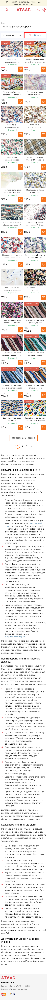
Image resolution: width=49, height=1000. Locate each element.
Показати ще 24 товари (23, 438)
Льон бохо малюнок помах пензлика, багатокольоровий (35, 94)
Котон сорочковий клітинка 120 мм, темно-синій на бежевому (35, 160)
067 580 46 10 (8, 982)
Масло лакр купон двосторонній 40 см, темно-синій (35, 225)
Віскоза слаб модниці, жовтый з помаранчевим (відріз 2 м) (35, 62)
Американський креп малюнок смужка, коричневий (35, 388)
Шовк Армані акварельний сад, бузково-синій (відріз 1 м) (12, 62)
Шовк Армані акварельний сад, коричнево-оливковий (35, 127)
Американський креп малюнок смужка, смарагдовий (35, 355)
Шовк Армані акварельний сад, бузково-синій (12, 127)
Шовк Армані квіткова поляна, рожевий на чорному (12, 323)
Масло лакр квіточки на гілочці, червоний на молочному (12, 257)
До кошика (20, 69)
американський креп (15, 636)
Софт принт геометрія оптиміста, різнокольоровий (12, 420)
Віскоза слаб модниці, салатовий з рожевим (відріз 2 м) (12, 94)
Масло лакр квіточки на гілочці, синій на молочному (35, 257)
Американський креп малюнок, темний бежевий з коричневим (35, 323)
